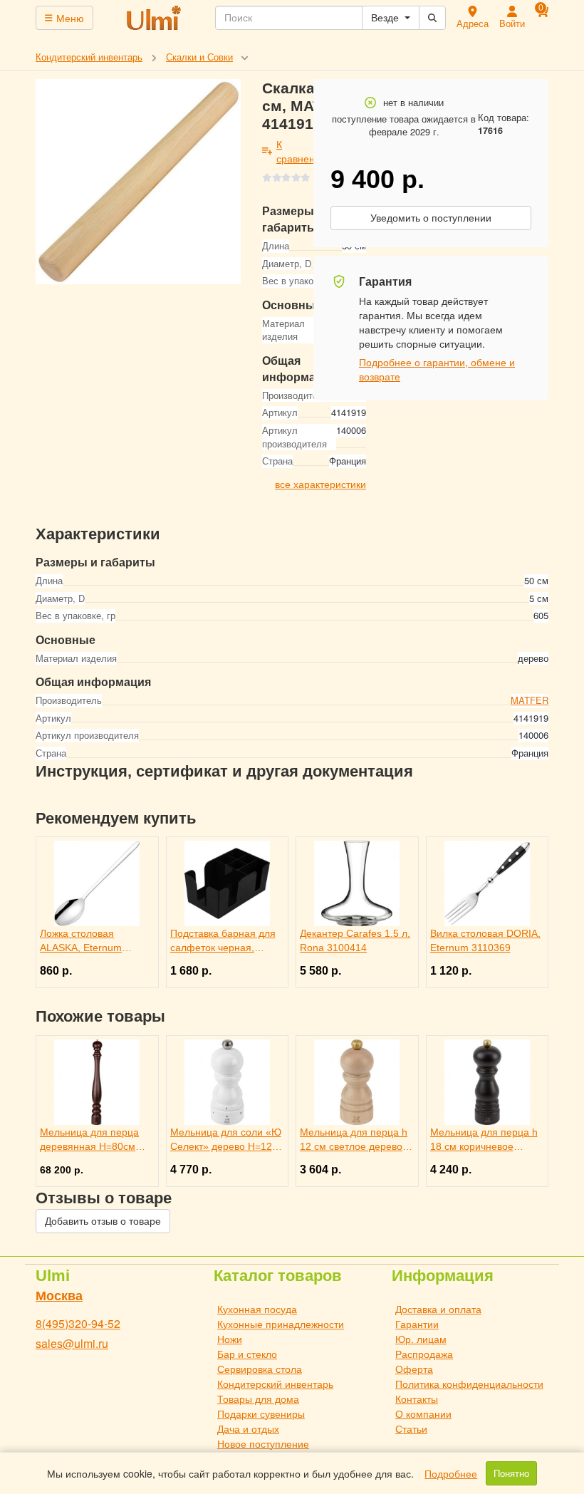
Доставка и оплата (438, 1309)
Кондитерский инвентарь (275, 1383)
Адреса (473, 23)
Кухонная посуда (257, 1309)
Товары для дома (258, 1398)
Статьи (411, 1428)
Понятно (511, 1473)
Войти (512, 23)
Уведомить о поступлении (430, 218)
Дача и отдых (248, 1428)
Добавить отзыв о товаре (103, 1221)
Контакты (416, 1398)
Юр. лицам (421, 1339)
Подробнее (450, 1473)
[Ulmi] (154, 18)
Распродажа (424, 1354)
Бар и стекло (247, 1354)
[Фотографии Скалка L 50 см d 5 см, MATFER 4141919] (138, 181)
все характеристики (320, 484)
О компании (423, 1413)
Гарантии (417, 1324)
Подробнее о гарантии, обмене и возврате (437, 369)
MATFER (529, 700)
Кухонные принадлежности (280, 1324)
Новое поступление (263, 1443)
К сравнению (302, 151)
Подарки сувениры (261, 1413)
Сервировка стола (259, 1368)
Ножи (229, 1339)
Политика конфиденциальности (469, 1383)
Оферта (414, 1368)
